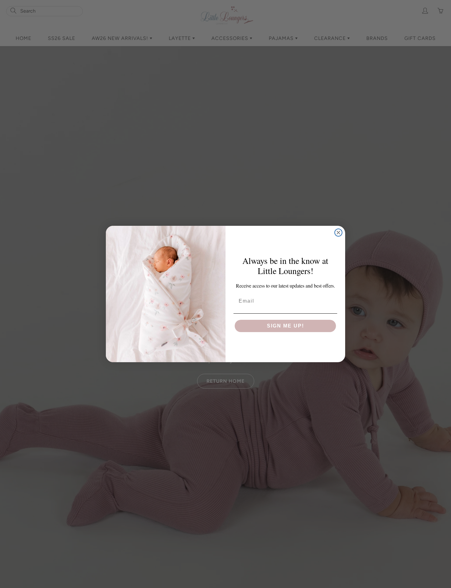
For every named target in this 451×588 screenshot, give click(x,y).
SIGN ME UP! (285, 325)
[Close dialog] (338, 232)
